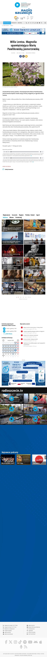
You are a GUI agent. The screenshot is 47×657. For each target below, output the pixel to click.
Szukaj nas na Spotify (37, 22)
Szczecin (14, 215)
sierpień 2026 (11, 340)
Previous (1, 457)
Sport (38, 215)
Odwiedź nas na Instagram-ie (33, 22)
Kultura (11, 25)
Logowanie (30, 630)
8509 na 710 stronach (23, 299)
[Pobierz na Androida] (36, 640)
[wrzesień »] (17, 340)
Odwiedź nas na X (31, 22)
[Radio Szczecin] (23, 11)
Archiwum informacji (7, 337)
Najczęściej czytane (25, 324)
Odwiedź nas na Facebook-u (29, 22)
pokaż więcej (8, 334)
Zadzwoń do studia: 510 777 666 (10, 625)
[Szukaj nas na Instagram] (15, 640)
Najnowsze (6, 215)
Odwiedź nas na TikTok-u (35, 22)
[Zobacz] (23, 31)
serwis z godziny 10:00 (11, 331)
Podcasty (14, 22)
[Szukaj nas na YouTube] (30, 640)
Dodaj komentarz (9, 169)
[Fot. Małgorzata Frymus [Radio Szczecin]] (23, 74)
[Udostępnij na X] (23, 56)
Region (21, 215)
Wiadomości (7, 22)
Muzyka (20, 22)
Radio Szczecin (6, 25)
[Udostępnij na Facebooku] (20, 56)
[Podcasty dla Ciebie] (21, 645)
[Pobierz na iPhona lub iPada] (40, 640)
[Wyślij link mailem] (26, 56)
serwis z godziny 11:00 (11, 328)
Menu (45, 22)
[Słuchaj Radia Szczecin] (17, 4)
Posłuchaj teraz (31, 628)
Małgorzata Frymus (30, 53)
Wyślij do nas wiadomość (39, 22)
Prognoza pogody (8, 630)
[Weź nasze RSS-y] (25, 645)
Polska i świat (30, 215)
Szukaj (42, 22)
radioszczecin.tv (12, 390)
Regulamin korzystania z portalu (33, 653)
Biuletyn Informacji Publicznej (34, 627)
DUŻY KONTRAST (31, 634)
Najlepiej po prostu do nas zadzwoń (27, 22)
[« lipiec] (3, 340)
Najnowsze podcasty (10, 452)
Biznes (12, 217)
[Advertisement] (23, 181)
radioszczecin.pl (7, 632)
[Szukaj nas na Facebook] (6, 640)
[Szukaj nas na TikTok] (20, 640)
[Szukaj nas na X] (10, 640)
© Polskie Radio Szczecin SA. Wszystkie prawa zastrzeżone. (15, 653)
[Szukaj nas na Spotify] (24, 640)
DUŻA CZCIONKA (31, 632)
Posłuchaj (18, 217)
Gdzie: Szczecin (7, 166)
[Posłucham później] (31, 155)
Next (46, 457)
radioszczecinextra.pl (8, 634)
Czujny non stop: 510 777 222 (10, 627)
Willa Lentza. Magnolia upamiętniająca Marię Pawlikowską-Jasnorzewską (23, 45)
